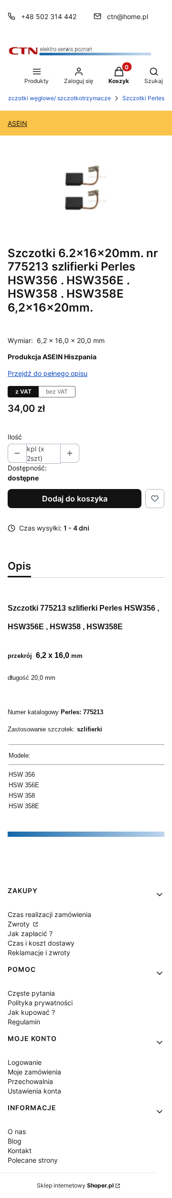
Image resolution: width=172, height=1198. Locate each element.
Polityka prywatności (40, 1003)
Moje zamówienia (34, 1072)
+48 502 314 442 (48, 16)
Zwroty (20, 924)
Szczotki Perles (143, 98)
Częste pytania (31, 993)
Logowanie (25, 1062)
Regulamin (24, 1022)
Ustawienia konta (34, 1091)
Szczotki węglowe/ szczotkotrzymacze (57, 98)
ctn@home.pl (127, 16)
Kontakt (20, 1150)
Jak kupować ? (31, 1012)
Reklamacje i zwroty (39, 952)
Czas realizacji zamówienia (49, 914)
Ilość (15, 437)
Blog (15, 1141)
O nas (17, 1131)
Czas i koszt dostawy (41, 943)
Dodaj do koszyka (75, 498)
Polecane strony (33, 1160)
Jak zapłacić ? (30, 933)
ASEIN (17, 123)
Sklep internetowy (75, 1185)
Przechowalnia (30, 1081)
